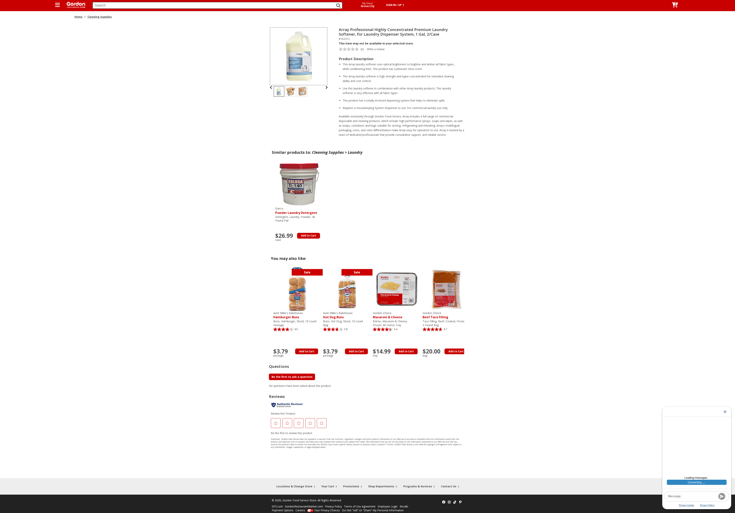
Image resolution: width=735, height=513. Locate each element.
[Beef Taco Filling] (447, 289)
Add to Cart (308, 235)
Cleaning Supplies (99, 17)
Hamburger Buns (288, 315)
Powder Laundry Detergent (296, 211)
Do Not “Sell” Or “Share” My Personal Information (373, 510)
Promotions (351, 486)
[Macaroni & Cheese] (397, 289)
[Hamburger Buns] (297, 289)
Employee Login (388, 506)
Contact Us (448, 486)
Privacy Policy (333, 506)
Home (78, 17)
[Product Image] (298, 56)
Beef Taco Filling (435, 315)
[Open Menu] (57, 5)
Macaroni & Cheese (387, 315)
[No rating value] (350, 49)
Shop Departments (381, 486)
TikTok (455, 502)
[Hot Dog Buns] (347, 289)
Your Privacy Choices (327, 510)
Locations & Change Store (294, 486)
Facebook (444, 502)
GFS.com (277, 506)
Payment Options (282, 510)
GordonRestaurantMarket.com (304, 506)
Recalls (404, 506)
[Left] (271, 87)
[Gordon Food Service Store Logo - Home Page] (74, 4)
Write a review (376, 49)
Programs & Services (417, 486)
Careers (300, 510)
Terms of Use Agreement (360, 506)
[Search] (338, 5)
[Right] (326, 87)
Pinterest (460, 502)
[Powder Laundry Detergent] (299, 184)
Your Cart (327, 486)
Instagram (449, 502)
